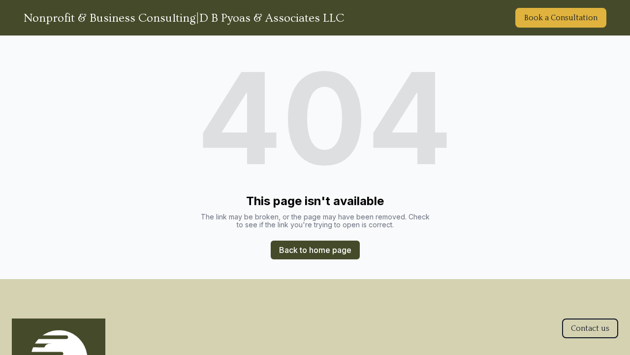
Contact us (590, 328)
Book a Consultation (561, 17)
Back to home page (315, 250)
